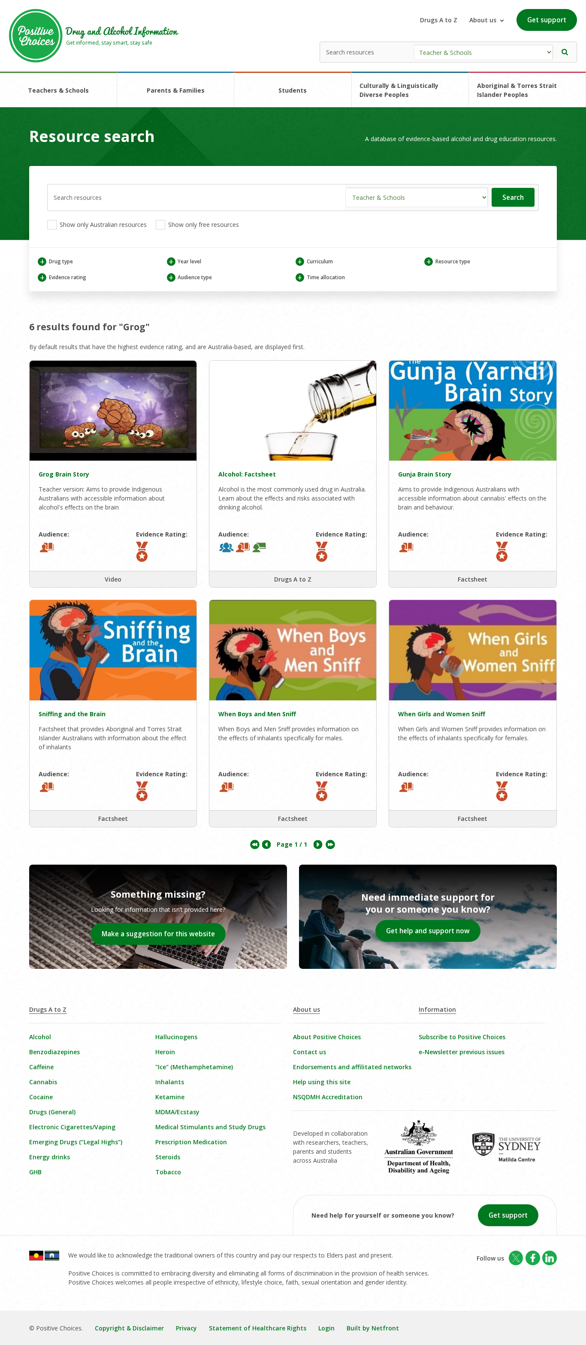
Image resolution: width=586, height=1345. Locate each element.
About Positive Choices (327, 1037)
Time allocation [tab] (320, 277)
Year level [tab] (185, 261)
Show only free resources (202, 224)
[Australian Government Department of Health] (425, 1153)
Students (292, 90)
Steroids (167, 1157)
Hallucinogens (176, 1037)
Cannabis (43, 1082)
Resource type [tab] (448, 261)
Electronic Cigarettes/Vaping (72, 1127)
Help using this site (321, 1082)
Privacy (186, 1328)
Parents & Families (176, 90)
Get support (546, 19)
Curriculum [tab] (314, 261)
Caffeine (41, 1067)
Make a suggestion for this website (158, 933)
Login (326, 1328)
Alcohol (40, 1037)
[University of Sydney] (513, 1153)
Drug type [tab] (56, 261)
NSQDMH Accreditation (327, 1097)
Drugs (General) (52, 1112)
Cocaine (41, 1097)
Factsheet (472, 579)
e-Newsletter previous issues (461, 1052)
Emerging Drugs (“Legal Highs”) (75, 1142)
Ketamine (169, 1097)
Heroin (165, 1052)
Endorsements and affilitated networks (352, 1067)
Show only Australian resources (102, 224)
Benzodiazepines (54, 1052)
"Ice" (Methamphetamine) (194, 1067)
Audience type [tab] (190, 277)
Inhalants (169, 1082)
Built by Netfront (373, 1328)
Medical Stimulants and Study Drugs (210, 1127)
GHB (35, 1172)
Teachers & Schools (58, 90)
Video (113, 579)
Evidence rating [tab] (63, 277)
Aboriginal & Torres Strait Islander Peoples (517, 90)
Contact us (309, 1052)
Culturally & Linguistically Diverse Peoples (398, 90)
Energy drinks (49, 1157)
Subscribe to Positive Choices (462, 1037)
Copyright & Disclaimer (129, 1328)
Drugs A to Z (438, 20)
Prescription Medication (191, 1142)
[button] (565, 52)
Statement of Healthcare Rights (257, 1328)
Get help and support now (428, 930)
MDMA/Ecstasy (177, 1112)
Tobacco (168, 1172)
